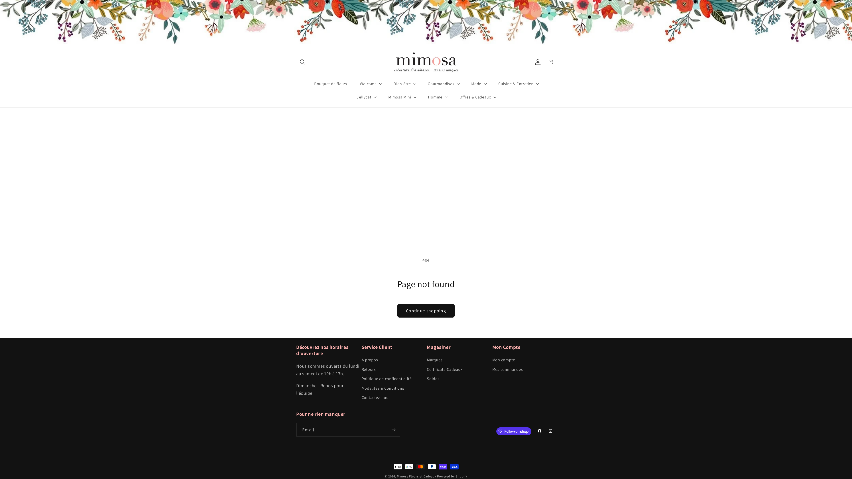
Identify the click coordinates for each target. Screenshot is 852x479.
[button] (302, 62)
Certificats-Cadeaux (445, 369)
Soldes (433, 378)
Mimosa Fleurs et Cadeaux (416, 476)
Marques (434, 359)
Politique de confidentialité (387, 378)
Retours (369, 369)
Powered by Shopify (452, 476)
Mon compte (503, 359)
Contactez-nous (376, 397)
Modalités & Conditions (383, 388)
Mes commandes (507, 369)
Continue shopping (426, 311)
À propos (370, 359)
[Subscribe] (393, 430)
